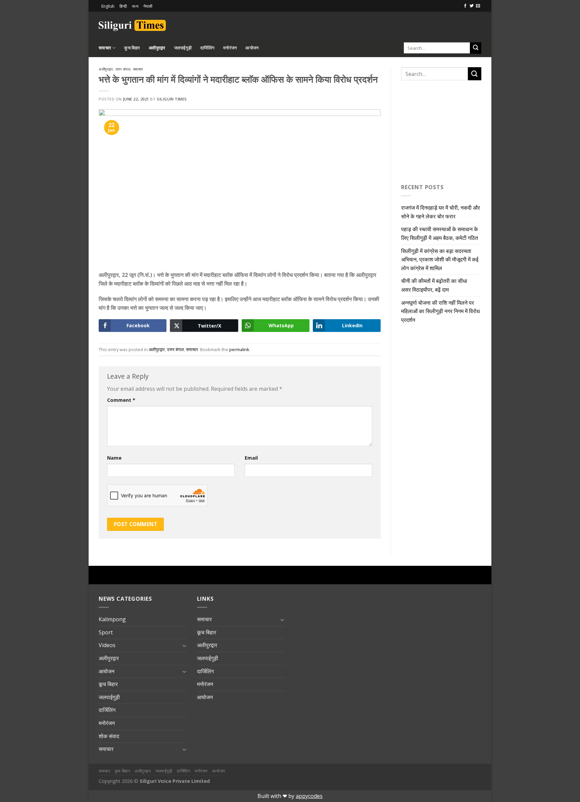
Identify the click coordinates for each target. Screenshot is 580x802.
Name (114, 458)
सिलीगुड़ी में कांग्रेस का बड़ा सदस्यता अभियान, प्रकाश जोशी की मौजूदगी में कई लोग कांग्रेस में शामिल (439, 259)
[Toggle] (184, 645)
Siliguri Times (172, 98)
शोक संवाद (109, 736)
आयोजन (251, 48)
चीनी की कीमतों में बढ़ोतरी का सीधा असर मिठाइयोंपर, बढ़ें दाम (434, 285)
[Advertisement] (402, 24)
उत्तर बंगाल (123, 69)
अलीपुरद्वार (157, 48)
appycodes (309, 796)
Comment (121, 400)
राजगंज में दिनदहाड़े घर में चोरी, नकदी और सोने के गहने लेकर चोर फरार (440, 212)
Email (251, 458)
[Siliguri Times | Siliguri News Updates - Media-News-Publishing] (132, 25)
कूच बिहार (132, 48)
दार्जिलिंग (207, 48)
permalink (239, 349)
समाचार (105, 48)
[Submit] (475, 48)
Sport (106, 632)
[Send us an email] (478, 6)
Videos (107, 645)
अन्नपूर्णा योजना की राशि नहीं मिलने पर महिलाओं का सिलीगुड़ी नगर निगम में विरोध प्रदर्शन (440, 311)
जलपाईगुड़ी (183, 48)
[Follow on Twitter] (472, 6)
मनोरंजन (230, 48)
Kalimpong (112, 619)
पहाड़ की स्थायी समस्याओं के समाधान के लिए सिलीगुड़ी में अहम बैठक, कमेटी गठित (439, 233)
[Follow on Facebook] (465, 6)
